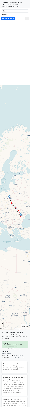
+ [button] (2, 323)
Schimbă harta (25, 326)
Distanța (5, 2)
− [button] (2, 326)
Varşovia (20, 2)
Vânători (12, 2)
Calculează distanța (8, 18)
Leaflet (15, 329)
